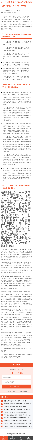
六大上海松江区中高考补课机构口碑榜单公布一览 (16, 417)
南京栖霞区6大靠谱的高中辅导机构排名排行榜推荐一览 (17, 403)
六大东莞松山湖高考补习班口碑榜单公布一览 (15, 406)
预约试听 (12, 439)
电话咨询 (4, 439)
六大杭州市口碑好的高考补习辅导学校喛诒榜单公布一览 (18, 426)
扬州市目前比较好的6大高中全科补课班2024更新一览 (17, 409)
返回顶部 (29, 439)
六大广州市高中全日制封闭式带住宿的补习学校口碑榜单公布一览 (18, 423)
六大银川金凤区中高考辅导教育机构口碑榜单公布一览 (17, 420)
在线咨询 (20, 439)
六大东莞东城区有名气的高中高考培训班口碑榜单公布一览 (18, 415)
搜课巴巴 (9, 434)
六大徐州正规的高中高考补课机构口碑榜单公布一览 (17, 412)
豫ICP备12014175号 (22, 434)
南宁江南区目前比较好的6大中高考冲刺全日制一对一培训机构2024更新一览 (18, 401)
